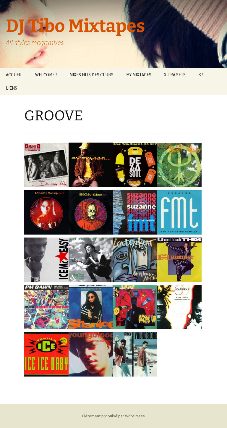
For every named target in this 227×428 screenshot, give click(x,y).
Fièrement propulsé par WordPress (113, 416)
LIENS (11, 88)
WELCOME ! (46, 74)
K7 (200, 74)
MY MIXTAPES (138, 74)
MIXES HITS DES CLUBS (91, 74)
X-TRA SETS (175, 74)
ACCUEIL (14, 74)
